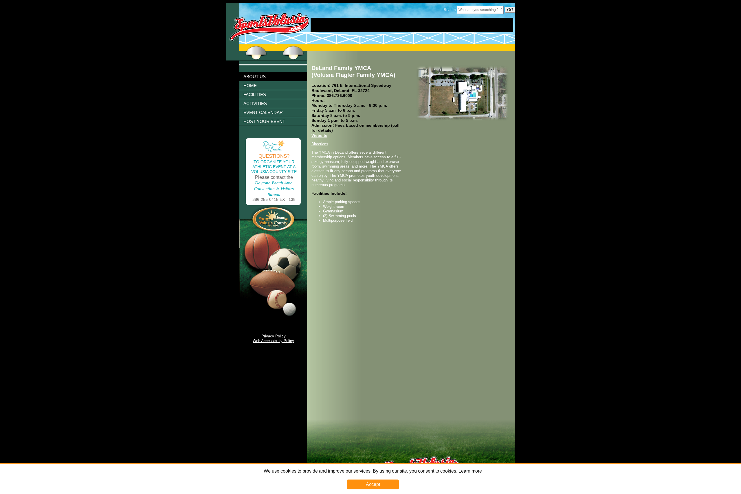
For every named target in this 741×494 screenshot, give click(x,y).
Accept (373, 484)
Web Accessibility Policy (273, 341)
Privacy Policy (273, 336)
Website (319, 135)
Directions (319, 144)
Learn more (470, 471)
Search (450, 10)
